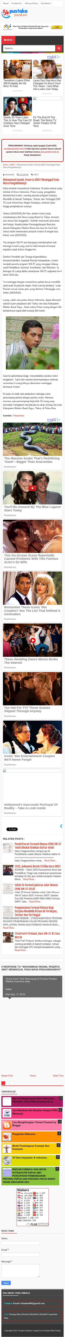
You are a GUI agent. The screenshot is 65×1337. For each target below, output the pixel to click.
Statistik (43, 1314)
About (5, 3)
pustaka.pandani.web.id (15, 149)
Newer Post (7, 1075)
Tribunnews (18, 415)
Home (33, 1075)
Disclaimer (46, 3)
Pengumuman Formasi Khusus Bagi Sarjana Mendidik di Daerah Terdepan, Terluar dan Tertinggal (36, 911)
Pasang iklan (15, 1314)
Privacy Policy (31, 3)
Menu (9, 40)
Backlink (34, 1314)
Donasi (25, 1314)
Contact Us (16, 3)
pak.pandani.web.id (50, 152)
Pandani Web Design (52, 1331)
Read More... (50, 860)
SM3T (36, 175)
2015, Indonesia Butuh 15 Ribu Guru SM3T (38, 866)
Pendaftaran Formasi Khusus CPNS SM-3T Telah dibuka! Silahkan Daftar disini (38, 845)
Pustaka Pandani (25, 1331)
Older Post (58, 1075)
